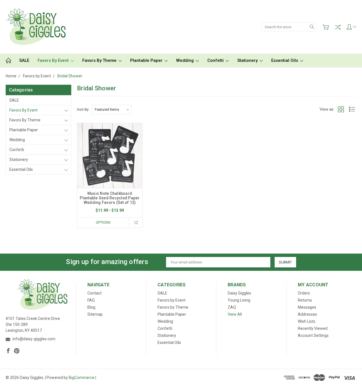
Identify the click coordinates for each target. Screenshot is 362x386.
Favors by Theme (100, 60)
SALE (24, 60)
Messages (307, 307)
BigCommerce (81, 377)
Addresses (307, 314)
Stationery (248, 60)
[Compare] (338, 27)
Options (103, 222)
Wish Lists (306, 321)
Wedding (185, 60)
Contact (94, 293)
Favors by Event (54, 60)
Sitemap (95, 314)
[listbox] (112, 109)
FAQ (91, 300)
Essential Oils (285, 60)
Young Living (239, 300)
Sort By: (83, 109)
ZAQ (232, 307)
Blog (91, 307)
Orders (304, 293)
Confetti (216, 60)
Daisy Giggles (239, 293)
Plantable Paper (147, 60)
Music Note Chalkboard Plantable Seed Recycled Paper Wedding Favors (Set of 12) (109, 198)
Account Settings (313, 335)
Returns (305, 300)
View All (235, 314)
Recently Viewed (312, 328)
